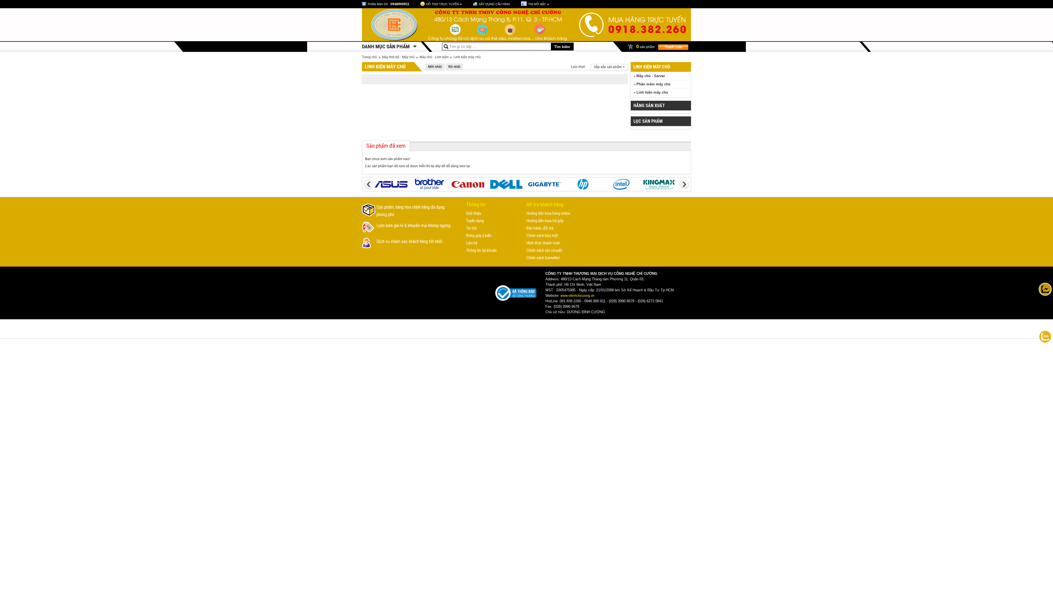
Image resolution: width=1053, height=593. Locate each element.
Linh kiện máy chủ (467, 57)
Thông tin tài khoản (481, 250)
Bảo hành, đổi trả (539, 228)
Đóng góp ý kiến (478, 235)
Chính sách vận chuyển (544, 250)
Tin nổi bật (537, 4)
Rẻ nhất (454, 67)
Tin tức (471, 228)
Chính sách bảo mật (542, 235)
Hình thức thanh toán (543, 242)
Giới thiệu (473, 213)
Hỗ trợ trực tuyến (442, 4)
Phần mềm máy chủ (653, 84)
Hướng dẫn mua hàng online (548, 213)
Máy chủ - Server (650, 76)
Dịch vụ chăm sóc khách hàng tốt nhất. (410, 241)
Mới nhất (435, 67)
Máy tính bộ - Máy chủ (398, 57)
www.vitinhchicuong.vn (578, 296)
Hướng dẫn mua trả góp (545, 220)
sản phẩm (645, 46)
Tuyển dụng (475, 220)
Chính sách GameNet (543, 257)
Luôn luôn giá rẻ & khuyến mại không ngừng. (414, 225)
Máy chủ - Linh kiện (434, 57)
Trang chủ (369, 57)
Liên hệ (471, 242)
